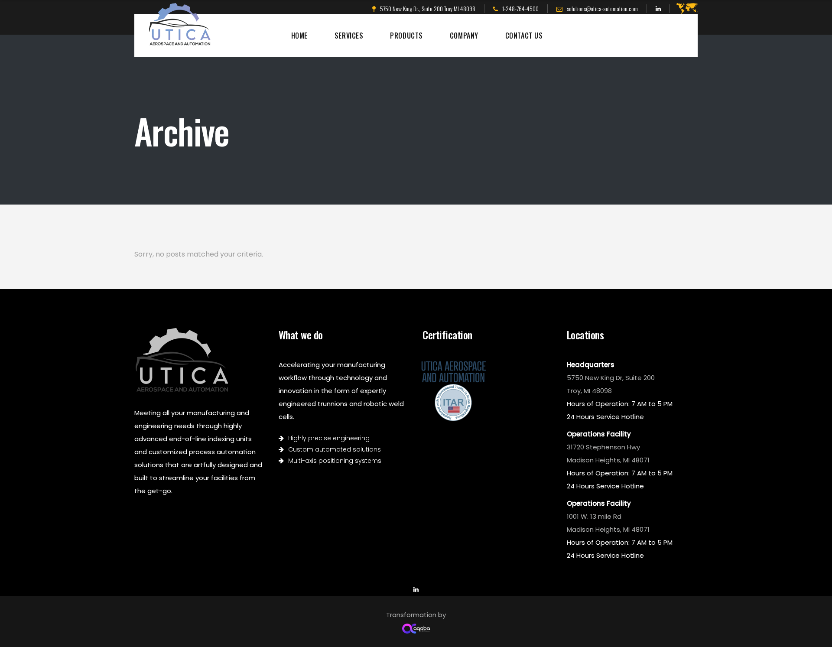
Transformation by (416, 614)
